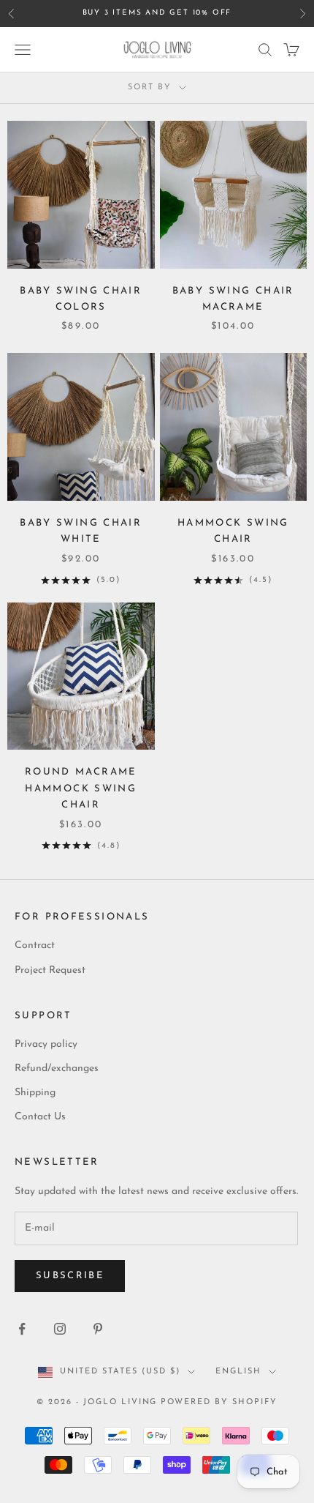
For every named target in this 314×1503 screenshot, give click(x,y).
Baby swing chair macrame (233, 299)
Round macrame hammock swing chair (81, 788)
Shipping (35, 1092)
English (238, 1372)
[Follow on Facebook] (22, 1328)
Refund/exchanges (57, 1068)
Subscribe (70, 1275)
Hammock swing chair (233, 531)
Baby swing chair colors (81, 299)
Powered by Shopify (219, 1402)
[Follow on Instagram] (60, 1328)
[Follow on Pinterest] (98, 1328)
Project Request (50, 970)
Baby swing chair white (81, 531)
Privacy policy (46, 1044)
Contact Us (40, 1116)
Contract (35, 945)
